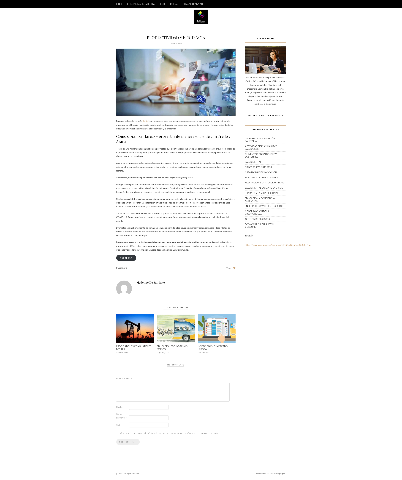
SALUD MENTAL (253, 162)
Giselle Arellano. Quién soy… (141, 4)
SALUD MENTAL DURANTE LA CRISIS (264, 187)
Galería (174, 4)
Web (118, 425)
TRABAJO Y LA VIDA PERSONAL (261, 193)
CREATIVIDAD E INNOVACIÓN (261, 172)
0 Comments (121, 268)
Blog (162, 4)
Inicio (119, 4)
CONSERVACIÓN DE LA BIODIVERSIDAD (257, 212)
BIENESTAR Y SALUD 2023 (258, 167)
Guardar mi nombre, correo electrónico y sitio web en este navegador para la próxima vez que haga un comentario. (169, 433)
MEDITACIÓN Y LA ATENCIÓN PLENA (264, 182)
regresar (126, 258)
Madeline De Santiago (151, 282)
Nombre (120, 407)
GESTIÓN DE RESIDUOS (257, 219)
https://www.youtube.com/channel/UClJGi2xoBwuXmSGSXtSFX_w (278, 245)
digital (146, 121)
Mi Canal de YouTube (192, 4)
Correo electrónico (121, 416)
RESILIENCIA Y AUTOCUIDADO (261, 177)
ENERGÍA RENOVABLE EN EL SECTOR (264, 206)
